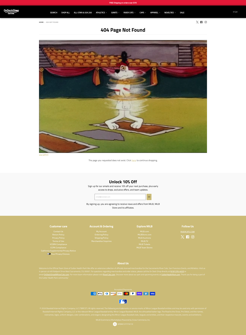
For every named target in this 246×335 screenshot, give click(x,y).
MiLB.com (144, 231)
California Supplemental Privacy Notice (58, 250)
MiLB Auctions (144, 238)
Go (149, 197)
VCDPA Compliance (58, 244)
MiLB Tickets (144, 244)
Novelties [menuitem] (169, 12)
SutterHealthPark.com (170, 274)
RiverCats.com (109, 274)
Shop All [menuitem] (65, 12)
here (134, 160)
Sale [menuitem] (182, 12)
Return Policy (58, 234)
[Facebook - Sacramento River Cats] (201, 22)
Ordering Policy (101, 234)
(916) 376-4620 (177, 271)
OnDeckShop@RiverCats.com (56, 274)
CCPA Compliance (58, 247)
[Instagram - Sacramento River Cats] (205, 22)
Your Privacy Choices (60, 254)
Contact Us (58, 231)
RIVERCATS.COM (188, 231)
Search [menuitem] (53, 12)
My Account (101, 231)
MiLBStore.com (144, 234)
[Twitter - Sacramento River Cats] (197, 22)
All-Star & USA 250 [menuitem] (83, 12)
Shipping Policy (101, 238)
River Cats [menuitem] (129, 12)
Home (41, 22)
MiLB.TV (144, 241)
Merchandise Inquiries (101, 241)
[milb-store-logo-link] (123, 303)
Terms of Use (58, 241)
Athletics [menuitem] (100, 12)
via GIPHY (44, 154)
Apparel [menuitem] (154, 12)
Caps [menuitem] (142, 12)
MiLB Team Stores (144, 247)
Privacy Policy (58, 238)
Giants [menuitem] (114, 12)
